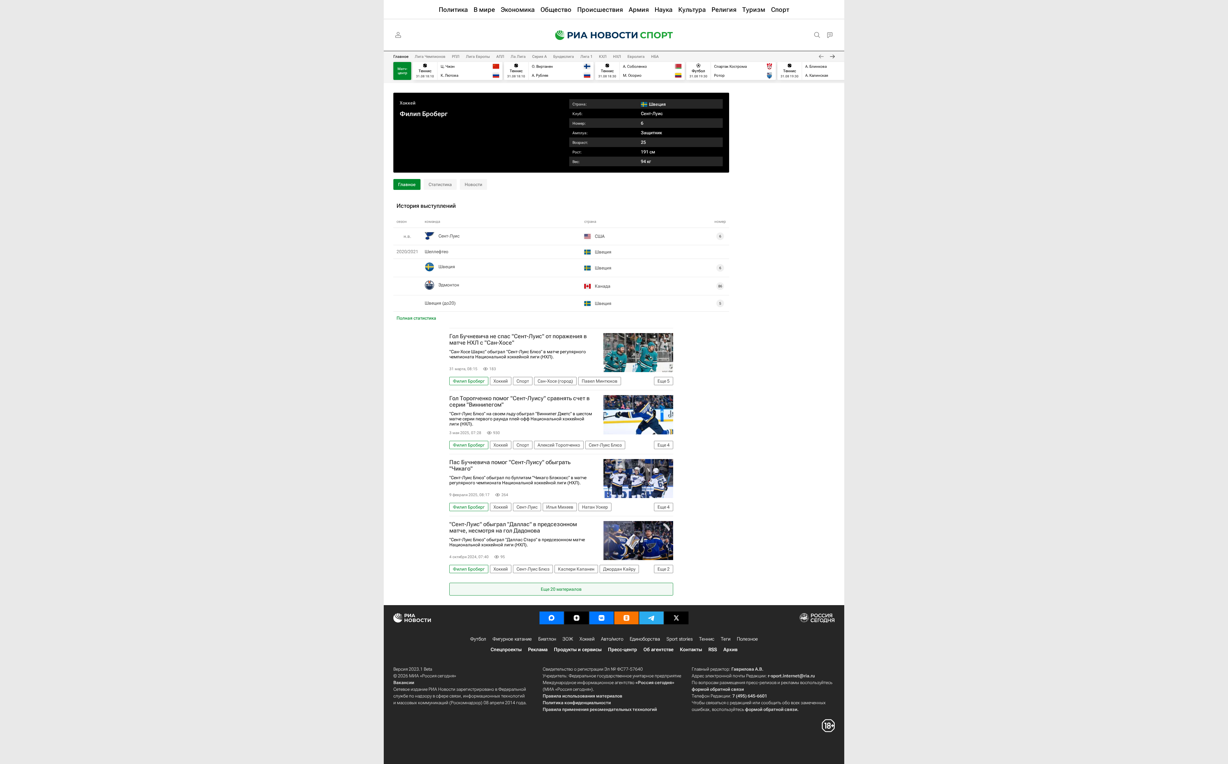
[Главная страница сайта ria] (592, 35)
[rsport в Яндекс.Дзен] (576, 618)
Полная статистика (416, 318)
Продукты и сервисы (578, 649)
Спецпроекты (506, 649)
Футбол (478, 639)
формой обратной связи (718, 689)
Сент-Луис (652, 113)
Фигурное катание (512, 639)
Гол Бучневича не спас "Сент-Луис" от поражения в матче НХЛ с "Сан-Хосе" (518, 339)
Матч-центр (402, 71)
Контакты (691, 649)
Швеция (446, 266)
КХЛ (603, 56)
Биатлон (547, 639)
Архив (730, 649)
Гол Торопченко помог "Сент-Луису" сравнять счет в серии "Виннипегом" (519, 401)
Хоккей (407, 102)
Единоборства (645, 639)
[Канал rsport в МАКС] (551, 618)
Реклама (537, 649)
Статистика (440, 184)
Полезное (747, 639)
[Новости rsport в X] (676, 618)
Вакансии (403, 682)
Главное (400, 56)
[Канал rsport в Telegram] (651, 618)
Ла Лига (518, 56)
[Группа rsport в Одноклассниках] (626, 618)
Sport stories (679, 639)
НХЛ (617, 56)
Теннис (706, 639)
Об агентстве (658, 649)
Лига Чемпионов (430, 56)
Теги (725, 639)
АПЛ (500, 56)
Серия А (539, 56)
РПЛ (456, 56)
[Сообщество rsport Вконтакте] (601, 618)
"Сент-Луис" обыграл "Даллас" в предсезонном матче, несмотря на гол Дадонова (513, 527)
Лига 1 (586, 56)
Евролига (636, 56)
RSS (712, 649)
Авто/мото (612, 639)
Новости (473, 184)
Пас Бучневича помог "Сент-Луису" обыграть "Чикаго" (510, 465)
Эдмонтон (448, 284)
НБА (655, 56)
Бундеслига (563, 56)
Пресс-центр (622, 649)
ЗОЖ (568, 639)
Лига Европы (478, 56)
